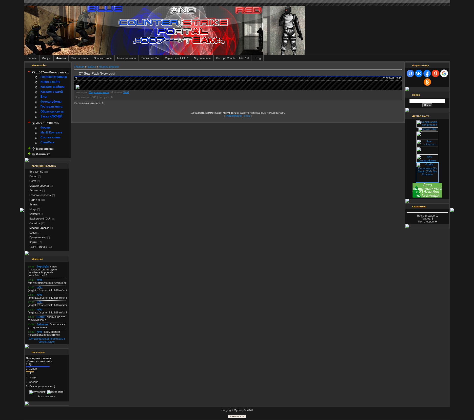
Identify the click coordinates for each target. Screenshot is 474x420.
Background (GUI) (40, 218)
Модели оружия (39, 185)
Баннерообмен (126, 58)
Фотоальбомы (50, 102)
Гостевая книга (51, 107)
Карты (33, 242)
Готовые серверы (40, 195)
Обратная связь (52, 111)
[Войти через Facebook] (427, 73)
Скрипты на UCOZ (176, 58)
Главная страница (53, 77)
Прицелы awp (37, 237)
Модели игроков (39, 227)
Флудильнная (202, 58)
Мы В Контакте (51, 132)
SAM (126, 92)
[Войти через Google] (444, 73)
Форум (46, 58)
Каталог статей (51, 92)
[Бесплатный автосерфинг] (427, 196)
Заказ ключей (79, 58)
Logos (33, 232)
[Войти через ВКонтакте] (418, 73)
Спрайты (34, 223)
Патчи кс (34, 199)
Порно (33, 176)
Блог (44, 97)
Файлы (61, 58)
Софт (32, 180)
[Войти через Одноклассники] (427, 82)
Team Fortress (38, 246)
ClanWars (47, 142)
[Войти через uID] (410, 73)
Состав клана (50, 137)
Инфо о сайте (50, 82)
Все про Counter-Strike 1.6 (232, 58)
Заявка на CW (150, 58)
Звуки (33, 204)
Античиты (35, 190)
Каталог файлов (52, 87)
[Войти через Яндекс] (435, 73)
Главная (31, 58)
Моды (33, 209)
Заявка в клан (103, 58)
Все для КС (36, 171)
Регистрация (234, 115)
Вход (258, 58)
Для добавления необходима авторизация (47, 340)
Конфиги (34, 213)
